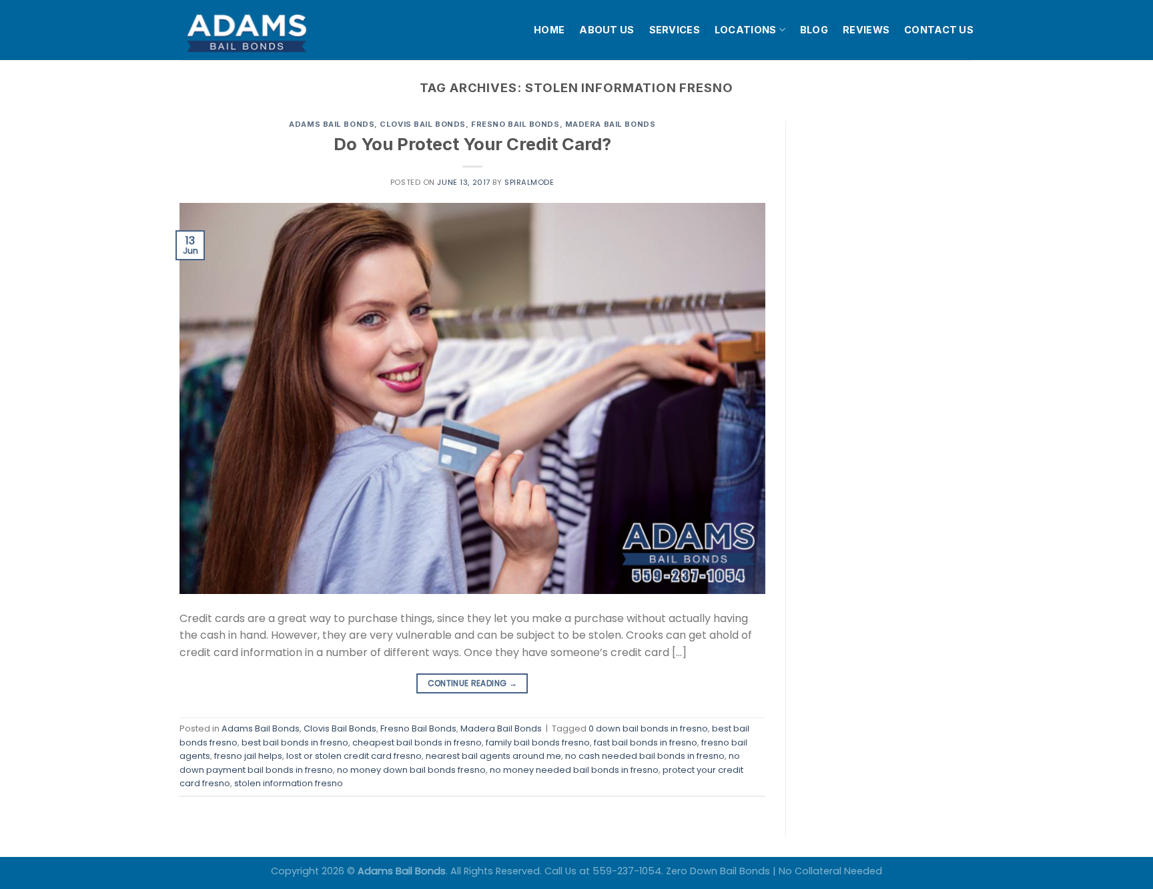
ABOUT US (606, 29)
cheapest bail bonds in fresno (417, 742)
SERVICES (674, 29)
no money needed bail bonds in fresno (574, 770)
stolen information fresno (288, 783)
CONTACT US (939, 29)
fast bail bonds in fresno (645, 742)
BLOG (814, 29)
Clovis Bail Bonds (423, 124)
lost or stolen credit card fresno (354, 756)
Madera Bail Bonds (610, 124)
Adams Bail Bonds (331, 124)
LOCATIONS (746, 29)
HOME (549, 29)
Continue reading (473, 683)
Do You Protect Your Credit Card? (472, 143)
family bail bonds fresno (538, 742)
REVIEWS (866, 29)
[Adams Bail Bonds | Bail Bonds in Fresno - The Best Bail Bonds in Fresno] (278, 30)
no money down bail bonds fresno (411, 770)
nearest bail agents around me (493, 756)
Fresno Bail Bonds (515, 124)
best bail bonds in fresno (295, 742)
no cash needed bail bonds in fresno (645, 756)
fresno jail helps (248, 756)
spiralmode (529, 182)
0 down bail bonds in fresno (648, 728)
